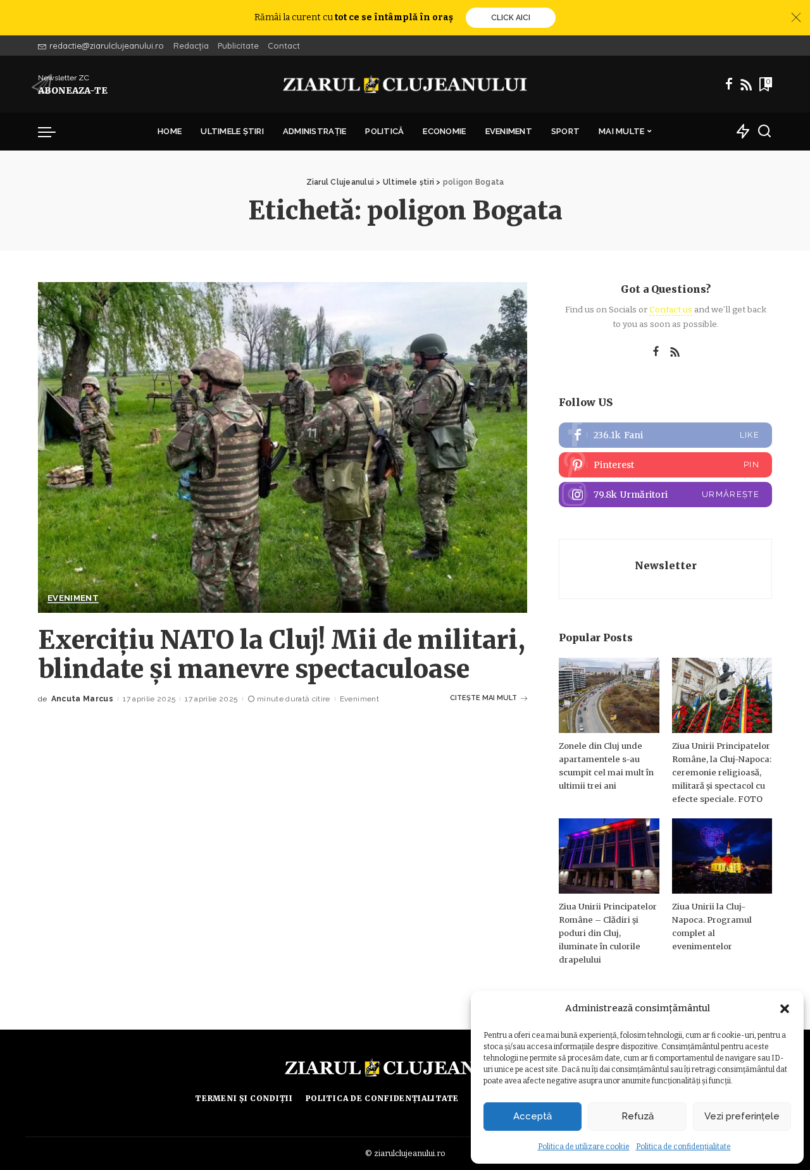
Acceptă (532, 1116)
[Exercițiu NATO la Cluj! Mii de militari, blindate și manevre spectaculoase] (282, 447)
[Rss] (746, 84)
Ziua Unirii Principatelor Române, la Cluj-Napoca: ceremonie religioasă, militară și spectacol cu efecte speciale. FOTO (721, 772)
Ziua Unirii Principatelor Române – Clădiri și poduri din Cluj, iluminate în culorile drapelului (608, 933)
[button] (784, 1008)
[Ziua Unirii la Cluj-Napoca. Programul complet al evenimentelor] (722, 856)
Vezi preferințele (742, 1116)
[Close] (796, 17)
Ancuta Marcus (82, 698)
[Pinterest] (665, 464)
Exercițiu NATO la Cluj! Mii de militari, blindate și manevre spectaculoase (281, 654)
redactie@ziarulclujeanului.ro (106, 45)
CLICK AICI (510, 17)
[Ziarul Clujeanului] (405, 84)
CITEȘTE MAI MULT (483, 698)
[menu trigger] (53, 132)
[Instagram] (665, 494)
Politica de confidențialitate (683, 1146)
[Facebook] (729, 84)
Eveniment (73, 598)
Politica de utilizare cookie (584, 1146)
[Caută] (764, 132)
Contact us (670, 309)
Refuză (637, 1116)
